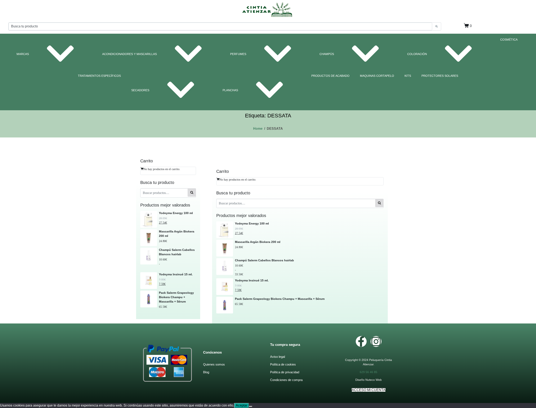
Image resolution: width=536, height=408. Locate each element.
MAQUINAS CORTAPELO (377, 75)
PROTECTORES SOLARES (439, 75)
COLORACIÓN (417, 54)
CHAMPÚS (327, 54)
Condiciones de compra (286, 380)
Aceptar (241, 405)
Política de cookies (283, 364)
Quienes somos (214, 364)
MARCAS (23, 54)
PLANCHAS (230, 90)
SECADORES (140, 90)
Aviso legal (277, 356)
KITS (408, 75)
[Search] (436, 27)
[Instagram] (376, 341)
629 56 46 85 (368, 372)
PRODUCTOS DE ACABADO (330, 75)
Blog (206, 372)
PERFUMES (238, 54)
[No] (250, 406)
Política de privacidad (284, 372)
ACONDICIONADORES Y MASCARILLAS (129, 54)
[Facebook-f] (361, 341)
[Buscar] (192, 192)
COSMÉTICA (509, 39)
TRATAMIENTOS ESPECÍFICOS (99, 75)
